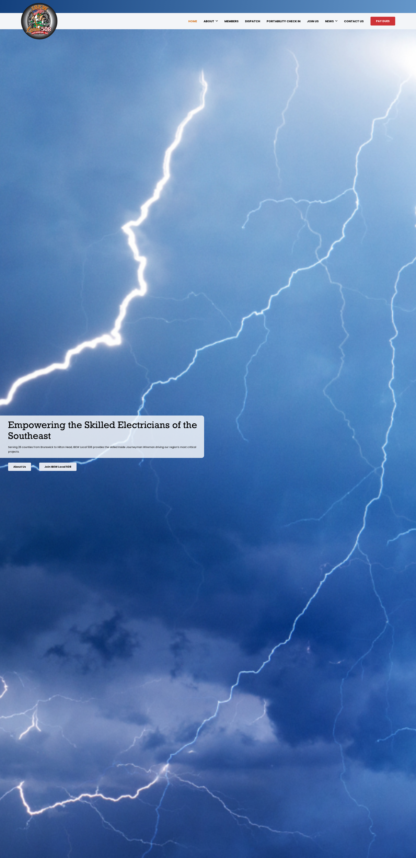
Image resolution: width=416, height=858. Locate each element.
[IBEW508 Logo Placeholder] (39, 21)
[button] (217, 21)
